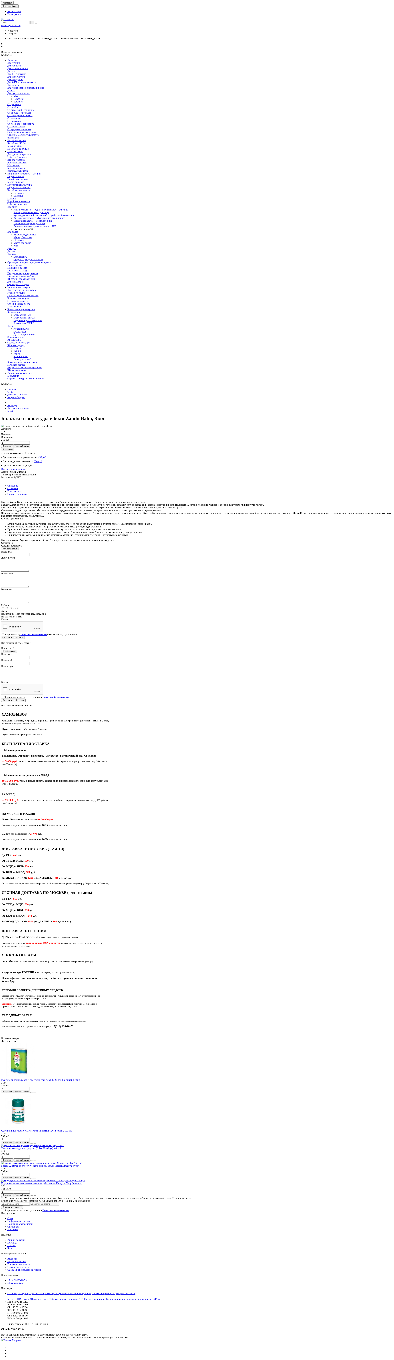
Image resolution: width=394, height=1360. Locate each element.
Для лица (18, 195)
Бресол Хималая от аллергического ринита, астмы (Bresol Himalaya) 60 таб (40, 1165)
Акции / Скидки (16, 397)
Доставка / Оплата (17, 394)
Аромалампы (14, 339)
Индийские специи (17, 179)
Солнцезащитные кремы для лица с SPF (35, 226)
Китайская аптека (16, 140)
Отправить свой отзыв (12, 637)
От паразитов (14, 121)
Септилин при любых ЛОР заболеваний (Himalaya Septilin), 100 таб (36, 1130)
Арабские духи (21, 328)
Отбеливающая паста (18, 303)
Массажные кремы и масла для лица (33, 220)
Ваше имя (6, 551)
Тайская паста (14, 306)
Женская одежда (15, 345)
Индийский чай (15, 176)
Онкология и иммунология (21, 132)
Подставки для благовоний (28, 320)
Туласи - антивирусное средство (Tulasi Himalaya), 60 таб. (31, 1148)
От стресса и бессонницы (20, 110)
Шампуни (19, 240)
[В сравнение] (35, 1092)
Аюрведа (12, 60)
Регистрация (14, 14)
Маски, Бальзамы (23, 237)
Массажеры (13, 165)
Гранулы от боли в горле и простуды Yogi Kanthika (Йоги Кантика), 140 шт (40, 1080)
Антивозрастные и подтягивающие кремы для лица (41, 209)
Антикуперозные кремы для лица (31, 212)
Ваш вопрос (7, 666)
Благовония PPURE (24, 323)
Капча (4, 619)
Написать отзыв (9, 549)
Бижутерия (13, 376)
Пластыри (19, 99)
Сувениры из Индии (18, 284)
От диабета (13, 107)
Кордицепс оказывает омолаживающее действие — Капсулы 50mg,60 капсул (41, 1183)
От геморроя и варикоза (19, 115)
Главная (11, 389)
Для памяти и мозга (17, 68)
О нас (10, 392)
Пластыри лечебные (18, 148)
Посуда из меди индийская (21, 276)
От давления (14, 104)
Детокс (11, 90)
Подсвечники (14, 265)
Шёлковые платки (16, 370)
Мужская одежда (16, 364)
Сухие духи (20, 331)
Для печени (13, 85)
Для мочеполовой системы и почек (25, 87)
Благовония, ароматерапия (21, 309)
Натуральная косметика (19, 184)
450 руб (42, 457)
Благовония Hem (22, 315)
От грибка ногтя (16, 126)
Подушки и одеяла (17, 267)
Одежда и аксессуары (18, 342)
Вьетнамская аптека (17, 171)
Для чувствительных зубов (21, 290)
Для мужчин (13, 63)
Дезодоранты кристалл (19, 154)
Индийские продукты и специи (24, 173)
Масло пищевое (15, 182)
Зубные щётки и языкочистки (22, 295)
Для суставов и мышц (18, 93)
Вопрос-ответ (14, 491)
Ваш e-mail (6, 660)
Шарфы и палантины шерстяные (24, 367)
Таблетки (18, 101)
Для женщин (14, 65)
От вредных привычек (19, 129)
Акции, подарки (16, 1240)
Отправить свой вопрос (13, 700)
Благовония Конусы (24, 317)
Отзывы (12, 488)
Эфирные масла (15, 337)
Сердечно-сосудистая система (23, 135)
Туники (18, 351)
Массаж (11, 1245)
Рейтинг (5, 605)
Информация (8, 1213)
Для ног (11, 251)
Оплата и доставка (17, 494)
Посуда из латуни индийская (22, 273)
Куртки (17, 353)
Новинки (12, 1242)
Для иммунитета (16, 76)
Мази (16, 96)
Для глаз (11, 71)
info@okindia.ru (15, 1283)
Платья (17, 348)
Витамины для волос (25, 234)
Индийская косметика (18, 187)
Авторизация (14, 11)
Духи (10, 326)
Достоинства (8, 557)
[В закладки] (31, 1092)
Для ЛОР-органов (16, 74)
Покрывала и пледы (17, 270)
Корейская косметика (18, 201)
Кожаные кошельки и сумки (22, 362)
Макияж (11, 198)
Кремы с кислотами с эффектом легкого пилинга (39, 218)
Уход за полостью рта (18, 287)
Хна (16, 245)
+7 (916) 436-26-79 (10, 25)
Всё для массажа (16, 159)
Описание (12, 485)
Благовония (13, 312)
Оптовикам (13, 1226)
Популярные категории (13, 1253)
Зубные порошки (16, 292)
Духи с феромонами (24, 334)
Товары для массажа (18, 1267)
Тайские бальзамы (17, 157)
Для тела (11, 254)
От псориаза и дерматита (20, 123)
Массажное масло (16, 168)
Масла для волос (22, 243)
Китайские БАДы (16, 143)
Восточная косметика (18, 1264)
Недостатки (7, 573)
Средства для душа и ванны (28, 259)
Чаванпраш (13, 137)
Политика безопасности (20, 1224)
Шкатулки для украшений (21, 279)
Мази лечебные (15, 146)
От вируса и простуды (19, 112)
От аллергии (14, 118)
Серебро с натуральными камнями (25, 378)
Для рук (11, 248)
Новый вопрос (9, 651)
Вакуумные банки (16, 162)
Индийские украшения (19, 373)
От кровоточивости (17, 301)
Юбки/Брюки (21, 356)
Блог (9, 1248)
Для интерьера (15, 281)
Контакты (12, 1229)
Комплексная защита (18, 298)
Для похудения (15, 79)
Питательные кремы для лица (29, 223)
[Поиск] (36, 23)
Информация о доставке (14, 469)
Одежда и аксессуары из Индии (24, 1269)
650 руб (38, 461)
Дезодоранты (20, 256)
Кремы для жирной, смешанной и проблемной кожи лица (44, 215)
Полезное (6, 1234)
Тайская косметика (17, 204)
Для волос (19, 193)
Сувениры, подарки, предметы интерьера (29, 262)
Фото (4, 611)
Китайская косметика (18, 190)
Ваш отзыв (7, 589)
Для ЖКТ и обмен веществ (21, 82)
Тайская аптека (15, 151)
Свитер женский (22, 359)
